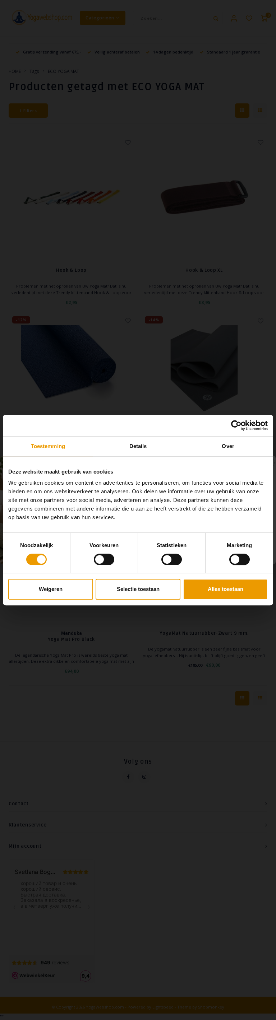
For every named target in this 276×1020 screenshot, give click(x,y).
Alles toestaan (225, 589)
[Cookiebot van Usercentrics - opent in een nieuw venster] (236, 425)
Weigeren (51, 589)
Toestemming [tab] (48, 446)
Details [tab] (138, 446)
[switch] (104, 559)
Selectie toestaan (138, 589)
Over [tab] (228, 446)
